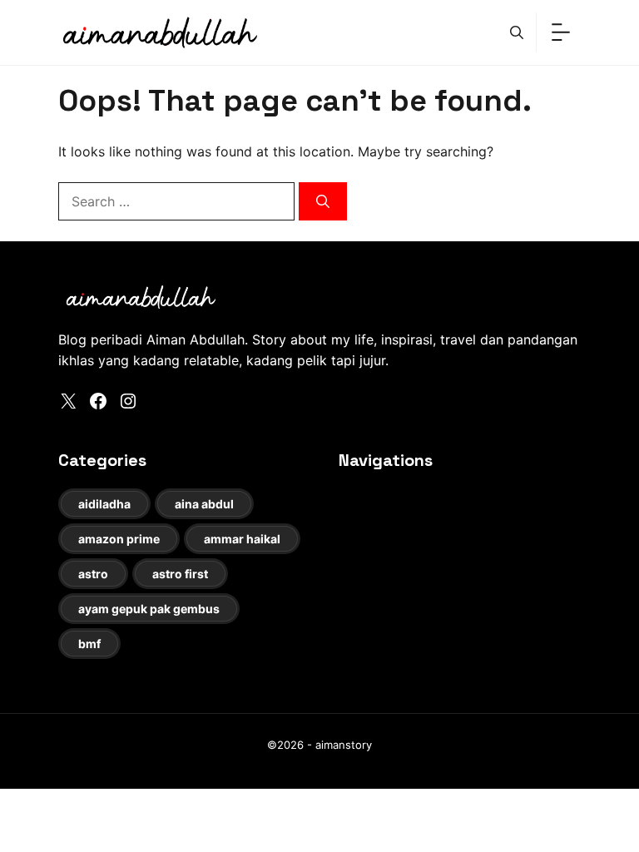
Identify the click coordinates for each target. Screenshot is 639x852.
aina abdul (204, 504)
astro (93, 574)
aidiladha (104, 504)
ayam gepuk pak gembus (149, 609)
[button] (516, 32)
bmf (89, 644)
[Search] (323, 201)
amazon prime (119, 539)
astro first (180, 574)
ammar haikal (242, 539)
